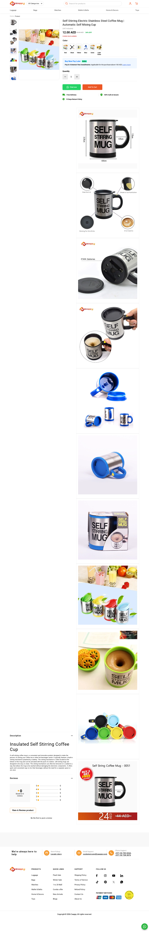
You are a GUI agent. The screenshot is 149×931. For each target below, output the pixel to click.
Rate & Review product (23, 810)
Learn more (126, 65)
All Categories (33, 3)
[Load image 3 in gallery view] (13, 41)
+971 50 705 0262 (123, 853)
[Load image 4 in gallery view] (13, 50)
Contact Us (78, 894)
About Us (78, 899)
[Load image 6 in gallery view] (13, 69)
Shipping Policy (80, 875)
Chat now (73, 87)
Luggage (34, 875)
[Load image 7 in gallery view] (13, 78)
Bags (33, 880)
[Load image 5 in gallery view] (13, 60)
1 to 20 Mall (57, 885)
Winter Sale (57, 880)
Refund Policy (79, 889)
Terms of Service (81, 880)
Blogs (55, 899)
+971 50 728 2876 (123, 855)
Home (12, 16)
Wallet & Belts (36, 889)
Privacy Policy (79, 885)
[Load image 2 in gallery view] (13, 32)
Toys (33, 899)
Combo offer (58, 889)
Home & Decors (37, 894)
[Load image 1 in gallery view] (13, 22)
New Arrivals (58, 894)
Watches (34, 885)
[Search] (66, 3)
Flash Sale (57, 875)
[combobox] (93, 3)
